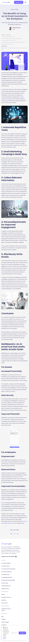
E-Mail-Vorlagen (5, 622)
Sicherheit (3, 600)
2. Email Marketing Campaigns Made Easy (11, 38)
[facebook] (14, 534)
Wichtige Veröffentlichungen (8, 580)
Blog (2, 616)
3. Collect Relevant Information (8, 40)
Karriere (3, 594)
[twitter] (11, 534)
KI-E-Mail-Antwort (5, 566)
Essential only (14, 633)
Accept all (22, 633)
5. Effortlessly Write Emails (7, 44)
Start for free (18, 2)
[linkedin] (17, 534)
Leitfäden (3, 619)
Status (2, 610)
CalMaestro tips (5, 588)
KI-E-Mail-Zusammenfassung (8, 569)
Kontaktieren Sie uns (6, 608)
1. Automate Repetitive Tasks (8, 36)
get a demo (8, 523)
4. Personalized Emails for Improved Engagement (13, 42)
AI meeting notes (5, 574)
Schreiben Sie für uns (6, 597)
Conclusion (4, 46)
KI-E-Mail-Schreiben (6, 563)
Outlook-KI (3, 625)
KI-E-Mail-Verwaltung (6, 571)
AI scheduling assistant (6, 577)
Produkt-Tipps (4, 583)
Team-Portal (4, 603)
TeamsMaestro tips (5, 586)
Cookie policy (4, 637)
